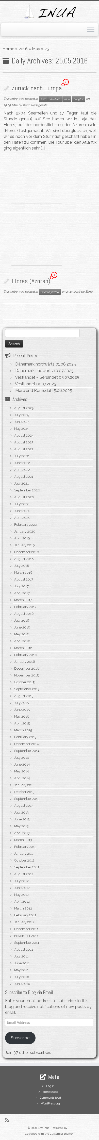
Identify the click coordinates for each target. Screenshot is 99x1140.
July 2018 (21, 566)
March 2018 (23, 572)
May (36, 48)
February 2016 (25, 655)
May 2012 (21, 895)
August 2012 (23, 874)
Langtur (78, 99)
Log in (50, 1086)
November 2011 (26, 936)
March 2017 (23, 600)
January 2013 (24, 853)
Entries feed (50, 1092)
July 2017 (21, 586)
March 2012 (23, 908)
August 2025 (24, 408)
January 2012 (24, 922)
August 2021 (23, 476)
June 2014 (22, 764)
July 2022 (21, 456)
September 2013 (26, 799)
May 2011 (21, 970)
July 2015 (21, 703)
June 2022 (22, 463)
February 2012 (25, 915)
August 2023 (24, 442)
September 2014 (27, 751)
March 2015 (23, 730)
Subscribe (20, 1037)
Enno (88, 291)
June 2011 (21, 963)
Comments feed (50, 1097)
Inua (67, 99)
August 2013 (23, 805)
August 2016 (24, 614)
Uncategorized (50, 291)
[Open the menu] (90, 30)
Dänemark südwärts (34, 370)
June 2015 (22, 710)
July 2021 (21, 483)
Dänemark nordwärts (35, 364)
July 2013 (21, 812)
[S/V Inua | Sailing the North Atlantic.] (49, 11)
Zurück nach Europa (37, 88)
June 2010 (22, 984)
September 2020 (27, 490)
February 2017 (25, 607)
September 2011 (26, 943)
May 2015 (21, 716)
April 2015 (22, 723)
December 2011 (26, 929)
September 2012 (26, 867)
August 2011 (23, 949)
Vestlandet (25, 384)
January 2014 (24, 785)
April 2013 (22, 833)
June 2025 (22, 422)
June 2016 (22, 627)
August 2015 (23, 696)
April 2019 (22, 538)
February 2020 (25, 524)
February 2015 (25, 737)
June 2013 (22, 819)
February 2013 (25, 847)
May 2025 (21, 429)
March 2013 (23, 840)
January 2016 (24, 662)
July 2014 (21, 757)
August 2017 (23, 579)
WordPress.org (50, 1103)
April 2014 (22, 778)
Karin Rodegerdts (35, 105)
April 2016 (22, 641)
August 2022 (24, 449)
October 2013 (24, 792)
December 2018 (26, 552)
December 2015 (26, 668)
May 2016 (21, 634)
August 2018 (24, 559)
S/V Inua (44, 1128)
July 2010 (21, 977)
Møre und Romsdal (33, 390)
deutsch (55, 99)
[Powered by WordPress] (70, 1127)
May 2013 (21, 826)
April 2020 (22, 518)
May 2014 (21, 771)
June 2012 (22, 888)
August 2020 (24, 497)
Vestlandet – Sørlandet (36, 377)
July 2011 (21, 956)
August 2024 (24, 435)
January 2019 (24, 545)
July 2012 (21, 881)
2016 (23, 48)
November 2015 (26, 675)
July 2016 (21, 620)
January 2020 (24, 531)
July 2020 (21, 504)
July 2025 (21, 415)
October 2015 (24, 682)
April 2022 (22, 470)
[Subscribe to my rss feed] (8, 1120)
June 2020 (22, 511)
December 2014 (26, 744)
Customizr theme (61, 1133)
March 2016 (23, 648)
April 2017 (22, 593)
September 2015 (26, 689)
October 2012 (24, 860)
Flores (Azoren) (31, 281)
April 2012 (22, 901)
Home (8, 48)
